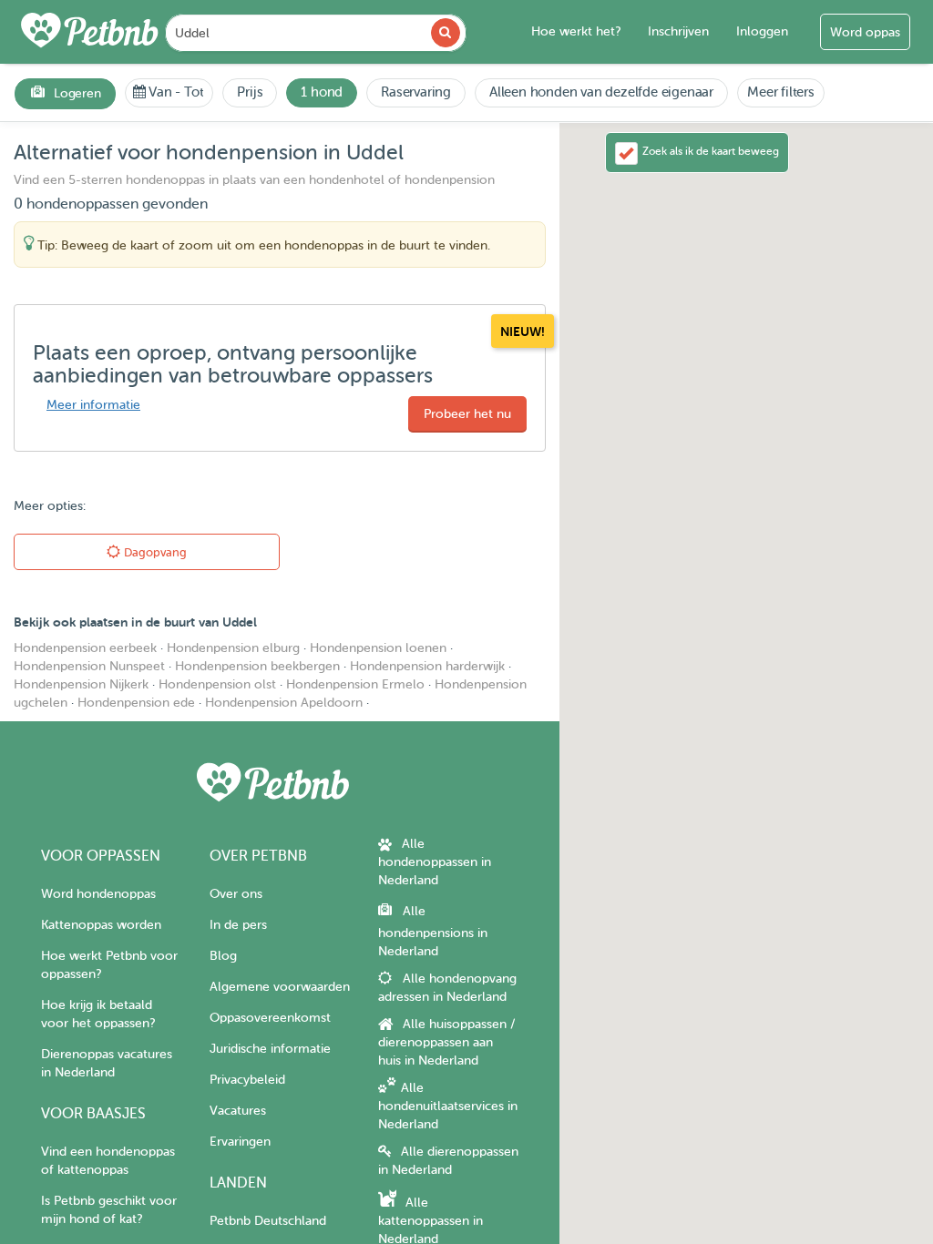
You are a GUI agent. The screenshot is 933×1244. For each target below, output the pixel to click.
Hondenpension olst (217, 684)
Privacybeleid (247, 1079)
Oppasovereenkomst (270, 1018)
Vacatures (238, 1110)
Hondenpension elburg (233, 648)
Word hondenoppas (98, 894)
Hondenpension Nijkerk (81, 684)
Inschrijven (678, 31)
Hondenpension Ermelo (355, 684)
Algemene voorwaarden (280, 987)
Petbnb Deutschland (268, 1221)
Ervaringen (240, 1141)
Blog (223, 956)
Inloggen (762, 31)
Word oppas (865, 32)
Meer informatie (93, 405)
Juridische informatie (270, 1048)
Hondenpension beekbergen (257, 666)
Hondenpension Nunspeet (89, 666)
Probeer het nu (467, 414)
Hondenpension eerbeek (85, 648)
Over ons (236, 894)
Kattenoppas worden (101, 925)
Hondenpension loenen (378, 648)
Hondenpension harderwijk (427, 666)
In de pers (238, 925)
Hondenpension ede (136, 702)
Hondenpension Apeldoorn (284, 702)
